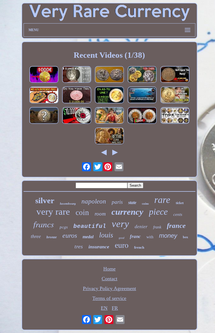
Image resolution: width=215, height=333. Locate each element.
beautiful (89, 226)
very (120, 223)
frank (157, 227)
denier (141, 226)
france (176, 225)
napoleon (93, 201)
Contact (109, 278)
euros (69, 235)
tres (78, 246)
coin (82, 212)
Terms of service (109, 298)
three (36, 236)
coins (145, 203)
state (132, 202)
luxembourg (68, 203)
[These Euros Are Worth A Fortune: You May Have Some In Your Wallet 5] (44, 75)
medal (88, 236)
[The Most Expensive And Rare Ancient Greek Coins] (142, 75)
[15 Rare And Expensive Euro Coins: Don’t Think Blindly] (109, 95)
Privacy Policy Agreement (109, 288)
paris (117, 202)
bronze (51, 237)
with (149, 237)
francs (43, 224)
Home (109, 269)
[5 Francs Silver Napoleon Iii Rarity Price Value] (76, 75)
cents (177, 214)
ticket (180, 203)
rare (162, 200)
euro (121, 245)
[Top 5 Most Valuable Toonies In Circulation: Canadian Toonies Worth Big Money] (175, 116)
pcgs (64, 227)
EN (104, 308)
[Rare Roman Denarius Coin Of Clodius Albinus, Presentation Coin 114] (109, 75)
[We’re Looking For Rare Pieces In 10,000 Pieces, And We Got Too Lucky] (109, 116)
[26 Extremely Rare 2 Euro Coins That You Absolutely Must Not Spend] (44, 95)
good (121, 237)
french (139, 247)
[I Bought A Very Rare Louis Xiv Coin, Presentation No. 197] (44, 116)
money (168, 235)
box (185, 237)
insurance (98, 246)
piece (158, 212)
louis (106, 235)
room (100, 214)
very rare (53, 212)
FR (115, 308)
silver (44, 200)
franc (135, 236)
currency (127, 212)
